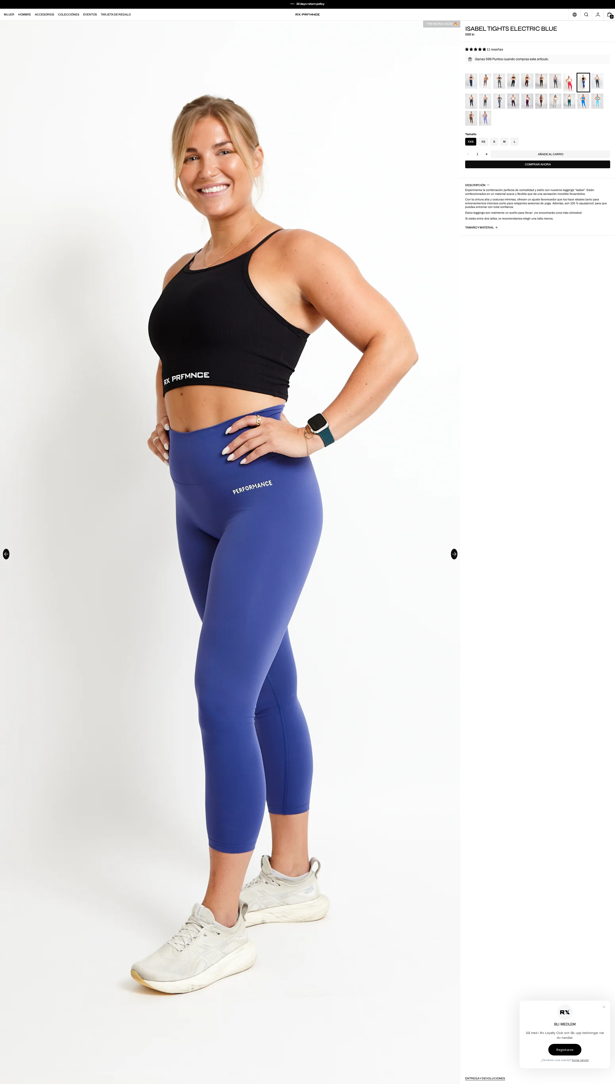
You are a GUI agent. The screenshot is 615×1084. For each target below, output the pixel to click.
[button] (586, 14)
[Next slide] (454, 554)
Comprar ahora (538, 164)
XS (483, 141)
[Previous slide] (6, 554)
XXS (471, 141)
